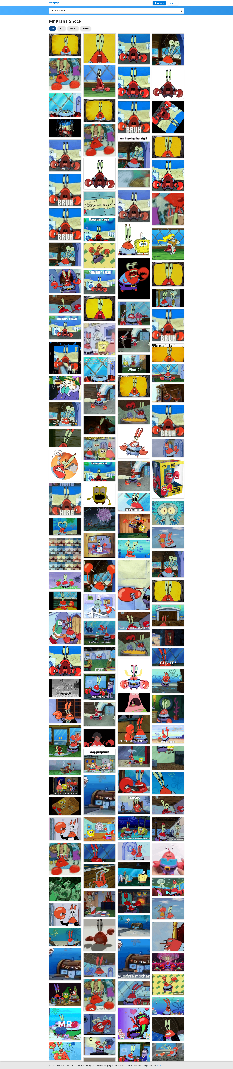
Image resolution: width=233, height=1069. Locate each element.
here (159, 1065)
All (53, 28)
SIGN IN (173, 3)
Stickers (73, 28)
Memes (86, 28)
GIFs (61, 28)
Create (160, 3)
